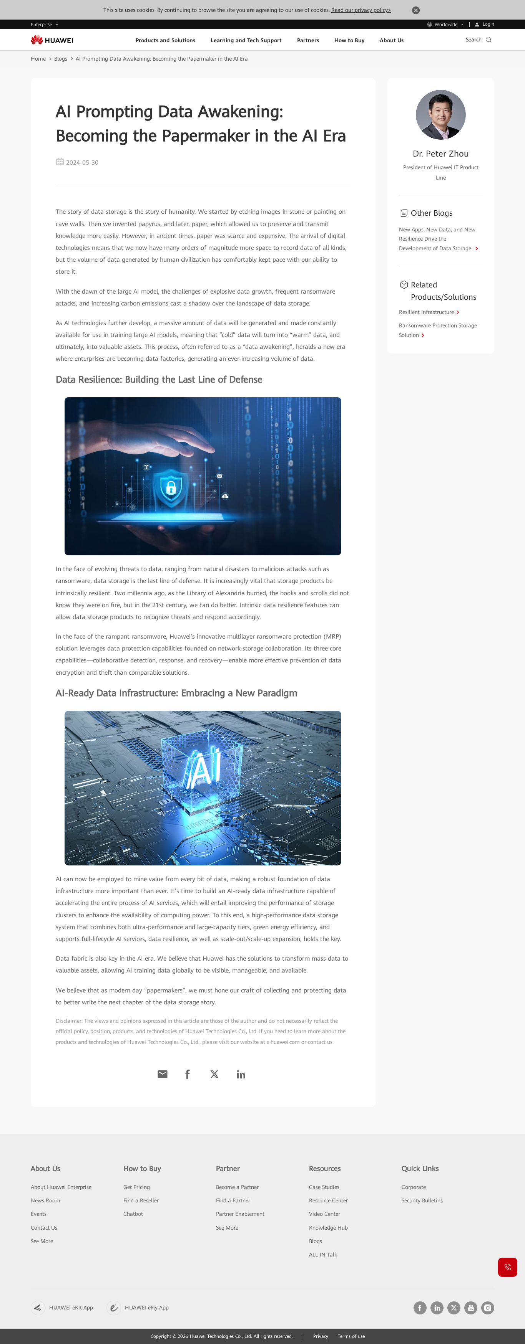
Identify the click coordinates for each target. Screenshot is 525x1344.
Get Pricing (136, 1187)
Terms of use (351, 1336)
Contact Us (44, 1228)
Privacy (320, 1336)
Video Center (324, 1214)
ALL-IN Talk (323, 1255)
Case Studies (324, 1187)
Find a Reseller (141, 1200)
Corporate (414, 1187)
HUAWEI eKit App (71, 1307)
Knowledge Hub (328, 1228)
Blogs (60, 59)
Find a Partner (233, 1200)
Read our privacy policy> (361, 10)
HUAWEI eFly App (147, 1307)
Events (39, 1214)
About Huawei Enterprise (61, 1187)
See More (42, 1241)
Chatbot (133, 1214)
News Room (45, 1200)
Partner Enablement (240, 1214)
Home (38, 59)
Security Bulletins (422, 1200)
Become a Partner (237, 1187)
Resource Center (328, 1200)
